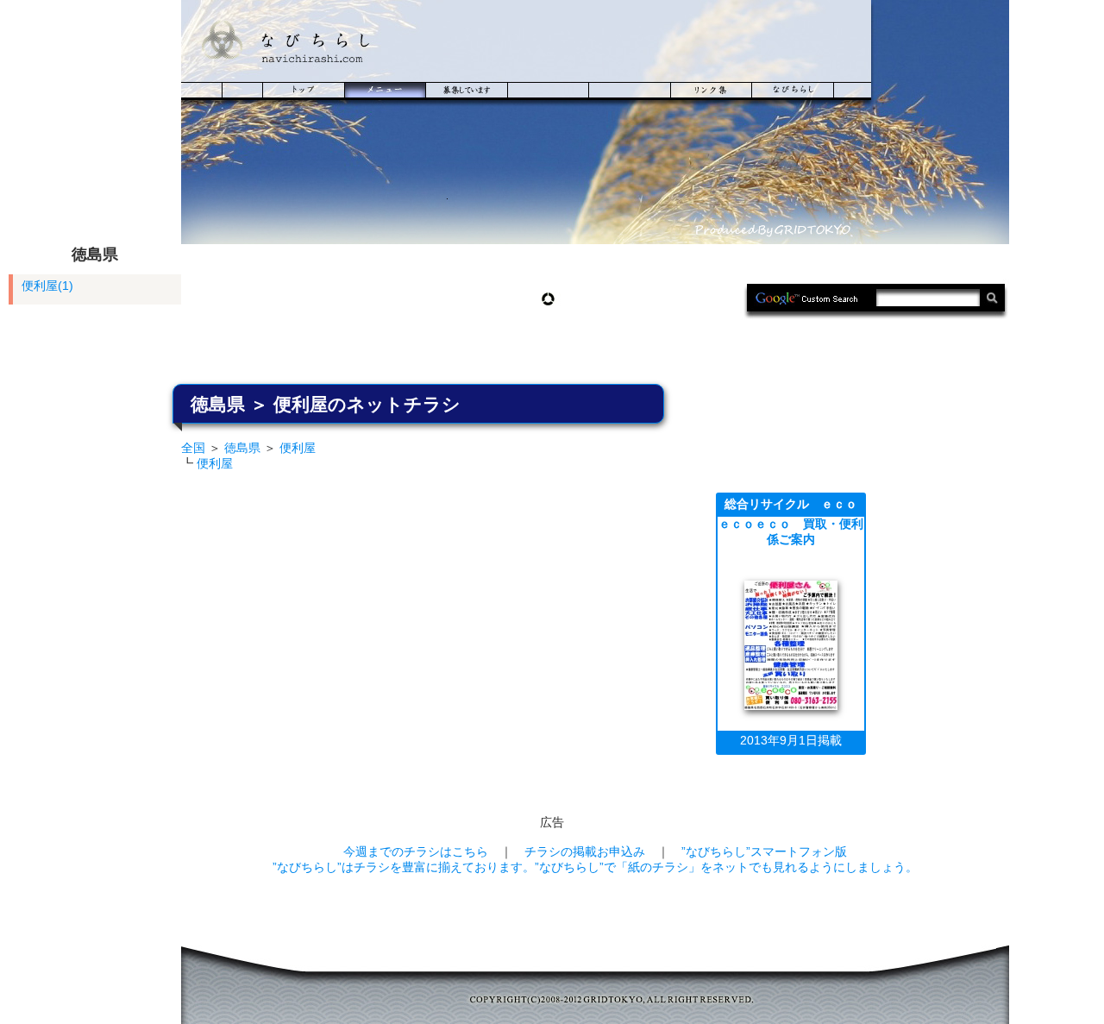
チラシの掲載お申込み (584, 851)
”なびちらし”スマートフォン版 (764, 851)
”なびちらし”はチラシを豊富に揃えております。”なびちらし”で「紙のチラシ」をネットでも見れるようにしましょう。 (595, 867)
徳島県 (242, 448)
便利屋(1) (47, 285)
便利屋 (297, 448)
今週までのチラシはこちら (415, 851)
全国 (193, 448)
